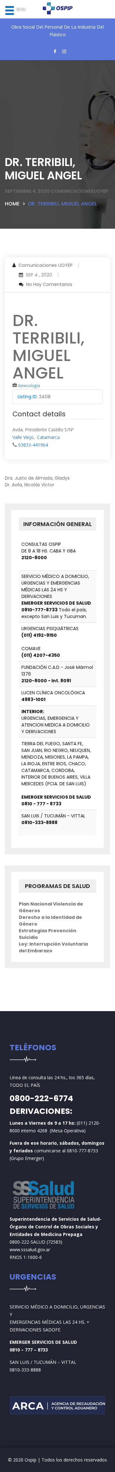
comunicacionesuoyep (79, 191)
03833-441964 (33, 445)
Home (12, 203)
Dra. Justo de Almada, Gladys (37, 478)
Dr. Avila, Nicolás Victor (29, 485)
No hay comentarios (49, 284)
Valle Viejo (23, 437)
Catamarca (48, 437)
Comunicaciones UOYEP (46, 265)
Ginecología (29, 385)
